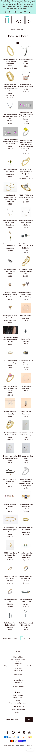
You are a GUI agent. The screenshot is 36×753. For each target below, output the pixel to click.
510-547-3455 (20, 706)
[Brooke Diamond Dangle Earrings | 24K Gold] (10, 615)
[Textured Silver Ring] (25, 403)
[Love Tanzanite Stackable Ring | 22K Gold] (10, 568)
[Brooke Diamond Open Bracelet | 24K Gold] (25, 592)
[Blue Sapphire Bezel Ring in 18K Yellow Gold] (25, 496)
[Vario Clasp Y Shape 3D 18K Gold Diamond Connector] (10, 308)
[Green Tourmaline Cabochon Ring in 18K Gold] (10, 162)
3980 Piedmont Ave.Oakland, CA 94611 (18, 696)
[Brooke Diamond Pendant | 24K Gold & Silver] (25, 615)
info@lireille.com (20, 709)
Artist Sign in (18, 682)
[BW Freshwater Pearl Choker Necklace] (25, 448)
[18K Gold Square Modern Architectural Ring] (10, 545)
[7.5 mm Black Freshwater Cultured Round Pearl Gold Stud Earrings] (25, 236)
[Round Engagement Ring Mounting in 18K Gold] (10, 425)
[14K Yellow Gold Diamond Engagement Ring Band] (25, 261)
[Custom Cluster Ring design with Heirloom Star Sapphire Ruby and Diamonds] (10, 132)
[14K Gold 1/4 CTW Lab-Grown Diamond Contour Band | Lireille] (25, 162)
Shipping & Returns (18, 657)
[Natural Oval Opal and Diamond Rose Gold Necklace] (25, 76)
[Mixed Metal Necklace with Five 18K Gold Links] (10, 212)
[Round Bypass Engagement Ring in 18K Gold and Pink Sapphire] (10, 378)
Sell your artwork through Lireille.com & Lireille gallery (18, 666)
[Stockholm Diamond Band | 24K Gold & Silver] (25, 568)
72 (30, 638)
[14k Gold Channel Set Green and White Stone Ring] (10, 353)
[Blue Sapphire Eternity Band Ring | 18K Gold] (25, 520)
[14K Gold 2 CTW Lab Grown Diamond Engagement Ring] (25, 187)
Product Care (18, 663)
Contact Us (18, 661)
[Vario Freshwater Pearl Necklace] (10, 496)
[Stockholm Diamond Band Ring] (10, 592)
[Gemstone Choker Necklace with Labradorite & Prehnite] (10, 448)
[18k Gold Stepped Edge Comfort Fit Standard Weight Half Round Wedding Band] (10, 76)
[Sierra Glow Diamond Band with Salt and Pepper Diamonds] (25, 353)
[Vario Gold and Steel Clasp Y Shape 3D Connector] (25, 284)
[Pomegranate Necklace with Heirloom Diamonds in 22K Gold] (10, 106)
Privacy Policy (18, 668)
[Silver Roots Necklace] (25, 308)
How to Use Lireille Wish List (18, 659)
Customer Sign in (18, 680)
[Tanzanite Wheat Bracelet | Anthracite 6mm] (10, 471)
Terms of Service (18, 670)
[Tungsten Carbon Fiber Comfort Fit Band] (10, 261)
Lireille (17, 746)
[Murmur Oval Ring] (25, 331)
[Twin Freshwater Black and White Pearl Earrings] (25, 425)
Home (12, 29)
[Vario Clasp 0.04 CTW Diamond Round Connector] (10, 284)
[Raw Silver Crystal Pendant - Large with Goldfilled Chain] (10, 330)
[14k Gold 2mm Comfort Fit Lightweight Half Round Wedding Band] (10, 51)
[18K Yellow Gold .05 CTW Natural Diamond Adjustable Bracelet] (10, 520)
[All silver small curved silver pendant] (25, 51)
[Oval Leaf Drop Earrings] (10, 403)
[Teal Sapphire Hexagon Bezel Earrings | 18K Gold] (25, 545)
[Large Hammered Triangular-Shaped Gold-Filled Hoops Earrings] (10, 187)
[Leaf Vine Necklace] (25, 378)
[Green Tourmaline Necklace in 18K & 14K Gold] (10, 236)
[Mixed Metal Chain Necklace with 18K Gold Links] (25, 212)
